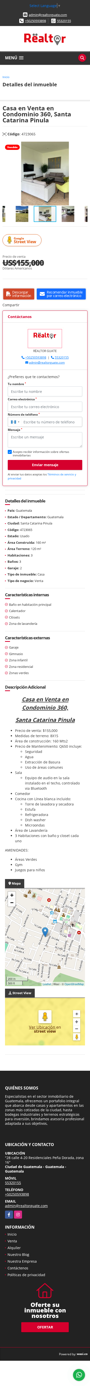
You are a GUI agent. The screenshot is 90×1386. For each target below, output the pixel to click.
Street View (25, 240)
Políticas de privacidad (26, 1274)
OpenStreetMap (74, 984)
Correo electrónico (22, 399)
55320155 (64, 21)
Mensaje (15, 430)
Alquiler (14, 1247)
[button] (83, 146)
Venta (12, 1241)
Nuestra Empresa (22, 1261)
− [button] (12, 903)
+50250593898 (35, 21)
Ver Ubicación (42, 1027)
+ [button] (12, 895)
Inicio (6, 77)
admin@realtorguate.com (48, 15)
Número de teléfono (24, 414)
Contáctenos (18, 1268)
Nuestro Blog (18, 1254)
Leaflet (47, 984)
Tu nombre (17, 384)
